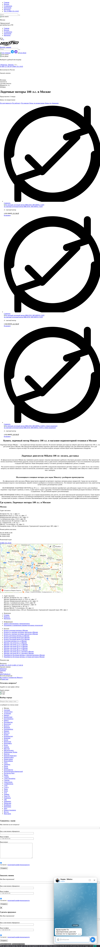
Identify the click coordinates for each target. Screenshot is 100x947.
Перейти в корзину (5, 944)
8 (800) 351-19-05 (17, 66)
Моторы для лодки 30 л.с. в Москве (16, 648)
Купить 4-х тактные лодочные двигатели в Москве (21, 634)
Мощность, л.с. (5, 85)
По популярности (6, 103)
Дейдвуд (3, 87)
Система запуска (5, 83)
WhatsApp (3, 669)
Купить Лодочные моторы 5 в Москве (16, 636)
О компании (8, 6)
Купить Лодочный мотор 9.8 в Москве (17, 637)
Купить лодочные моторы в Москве (16, 630)
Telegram (3, 670)
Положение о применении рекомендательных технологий (23, 625)
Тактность (3, 82)
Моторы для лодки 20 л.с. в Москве (16, 646)
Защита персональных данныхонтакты (17, 623)
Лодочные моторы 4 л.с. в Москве (15, 641)
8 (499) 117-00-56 (5, 66)
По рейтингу (16, 103)
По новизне (25, 103)
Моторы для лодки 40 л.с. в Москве (16, 650)
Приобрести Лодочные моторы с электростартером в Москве (24, 655)
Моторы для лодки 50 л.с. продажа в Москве (19, 651)
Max (1, 672)
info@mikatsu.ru (5, 674)
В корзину (7, 215)
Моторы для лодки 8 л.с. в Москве (15, 643)
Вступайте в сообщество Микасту (11, 677)
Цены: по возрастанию (37, 103)
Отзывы (6, 615)
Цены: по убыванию (52, 103)
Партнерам (7, 7)
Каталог (6, 4)
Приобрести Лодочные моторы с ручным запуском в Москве (24, 657)
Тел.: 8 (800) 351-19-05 (11, 11)
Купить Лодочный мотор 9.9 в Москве (17, 639)
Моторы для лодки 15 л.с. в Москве (16, 644)
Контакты (7, 9)
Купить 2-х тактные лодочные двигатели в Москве (21, 632)
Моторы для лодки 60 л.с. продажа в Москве (19, 653)
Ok (95, 946)
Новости (7, 617)
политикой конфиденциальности (19, 865)
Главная (6, 2)
